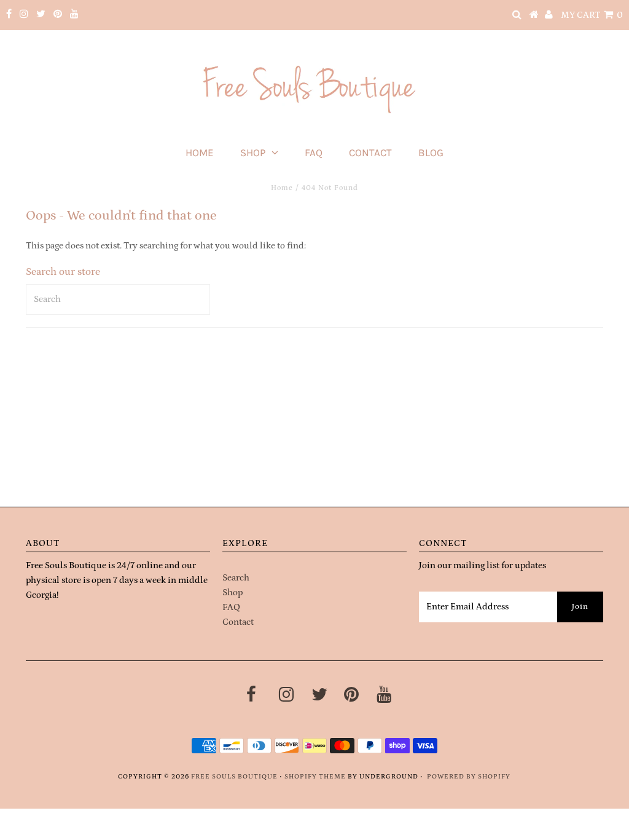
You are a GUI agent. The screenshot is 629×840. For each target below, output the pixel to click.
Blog (430, 152)
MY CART (592, 15)
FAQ (313, 152)
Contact (370, 152)
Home (200, 152)
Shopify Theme (315, 776)
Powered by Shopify (468, 776)
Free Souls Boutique (234, 776)
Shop (252, 152)
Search (235, 578)
